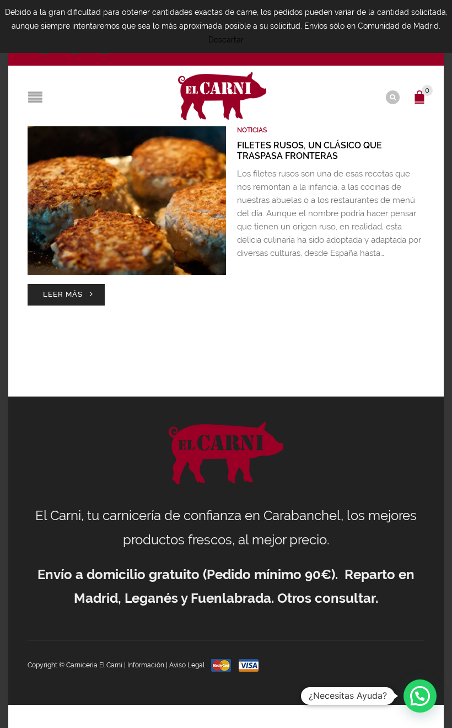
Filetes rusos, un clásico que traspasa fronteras (309, 150)
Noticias (252, 130)
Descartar (226, 39)
